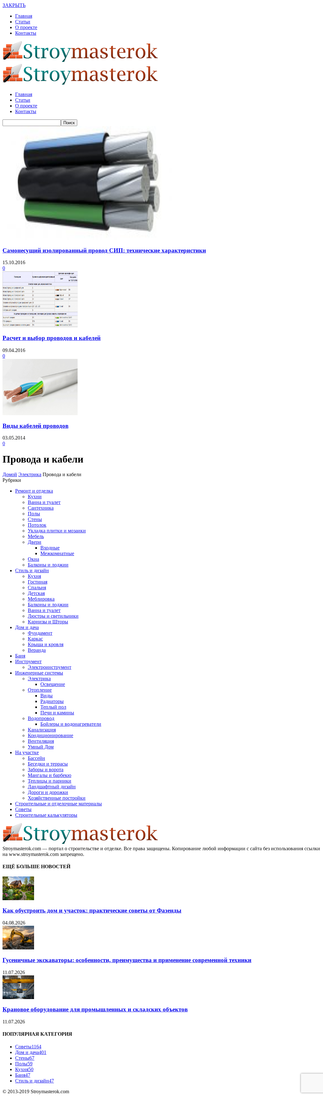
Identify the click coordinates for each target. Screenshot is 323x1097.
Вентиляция (41, 741)
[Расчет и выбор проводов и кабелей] (40, 325)
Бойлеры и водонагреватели (70, 724)
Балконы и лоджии (48, 564)
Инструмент (28, 661)
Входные (50, 547)
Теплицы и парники (49, 781)
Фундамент (40, 633)
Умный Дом (41, 746)
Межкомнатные (57, 553)
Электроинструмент (49, 667)
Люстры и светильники (53, 616)
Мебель (36, 536)
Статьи (22, 21)
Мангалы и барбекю (49, 775)
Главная (23, 16)
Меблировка (41, 599)
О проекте (26, 27)
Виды (46, 695)
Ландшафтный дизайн (52, 786)
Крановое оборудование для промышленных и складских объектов (95, 1009)
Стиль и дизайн (32, 570)
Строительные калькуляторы (46, 815)
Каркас (35, 638)
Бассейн (36, 758)
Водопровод (41, 718)
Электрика (39, 678)
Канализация (42, 729)
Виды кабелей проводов (35, 425)
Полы (34, 513)
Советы (23, 809)
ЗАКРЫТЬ (14, 5)
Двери (34, 542)
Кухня (34, 576)
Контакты (25, 33)
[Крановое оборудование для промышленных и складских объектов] (18, 997)
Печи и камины (57, 712)
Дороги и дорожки (48, 792)
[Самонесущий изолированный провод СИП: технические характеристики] (87, 238)
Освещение (52, 684)
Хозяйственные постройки (56, 798)
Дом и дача (27, 627)
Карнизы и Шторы (48, 621)
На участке (27, 752)
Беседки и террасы (48, 764)
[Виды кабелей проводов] (40, 413)
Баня (20, 655)
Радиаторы (52, 701)
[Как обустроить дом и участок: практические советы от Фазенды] (18, 898)
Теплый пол (53, 707)
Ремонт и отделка (34, 491)
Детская (36, 593)
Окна (33, 559)
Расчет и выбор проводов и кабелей (52, 338)
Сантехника (41, 508)
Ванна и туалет (44, 502)
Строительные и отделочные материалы (58, 803)
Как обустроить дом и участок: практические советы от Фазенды (92, 910)
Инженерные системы (39, 673)
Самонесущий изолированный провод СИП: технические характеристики (104, 250)
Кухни (35, 496)
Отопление (40, 690)
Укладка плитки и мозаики (57, 530)
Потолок (37, 525)
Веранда (37, 650)
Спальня (37, 587)
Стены (35, 519)
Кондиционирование (50, 735)
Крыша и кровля (45, 644)
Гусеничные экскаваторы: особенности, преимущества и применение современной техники (127, 960)
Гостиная (37, 582)
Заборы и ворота (45, 769)
